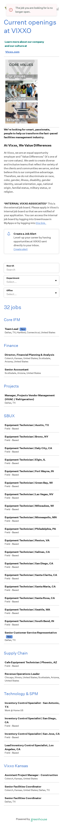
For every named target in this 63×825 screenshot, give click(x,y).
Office (9, 290)
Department (12, 278)
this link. (41, 223)
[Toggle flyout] (56, 281)
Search (10, 265)
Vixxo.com (12, 51)
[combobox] (6, 282)
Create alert (21, 249)
